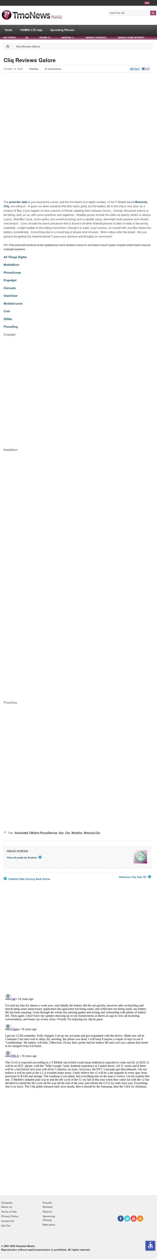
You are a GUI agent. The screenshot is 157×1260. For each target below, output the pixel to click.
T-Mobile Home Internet (131, 37)
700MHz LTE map (31, 30)
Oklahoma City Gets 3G (134, 877)
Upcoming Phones (62, 30)
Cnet (7, 311)
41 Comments (53, 69)
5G (26, 37)
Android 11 (67, 37)
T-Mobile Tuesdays (95, 37)
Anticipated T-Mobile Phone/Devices (36, 832)
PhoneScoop (12, 272)
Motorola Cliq (92, 832)
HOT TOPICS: (9, 37)
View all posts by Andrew (24, 857)
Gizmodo (10, 288)
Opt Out (5, 1225)
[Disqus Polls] (77, 941)
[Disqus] (77, 1040)
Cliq (67, 832)
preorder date (18, 202)
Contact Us (7, 1221)
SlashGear (11, 295)
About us (6, 1207)
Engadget (10, 280)
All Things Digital (15, 257)
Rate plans (49, 1224)
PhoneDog (11, 326)
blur (61, 832)
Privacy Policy (9, 1216)
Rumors (47, 1211)
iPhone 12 (44, 37)
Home (8, 30)
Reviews (47, 1207)
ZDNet (8, 319)
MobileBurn (11, 265)
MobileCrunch (13, 303)
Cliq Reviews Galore (30, 60)
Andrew (33, 69)
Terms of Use (9, 1211)
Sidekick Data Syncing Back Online (27, 879)
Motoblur (77, 832)
